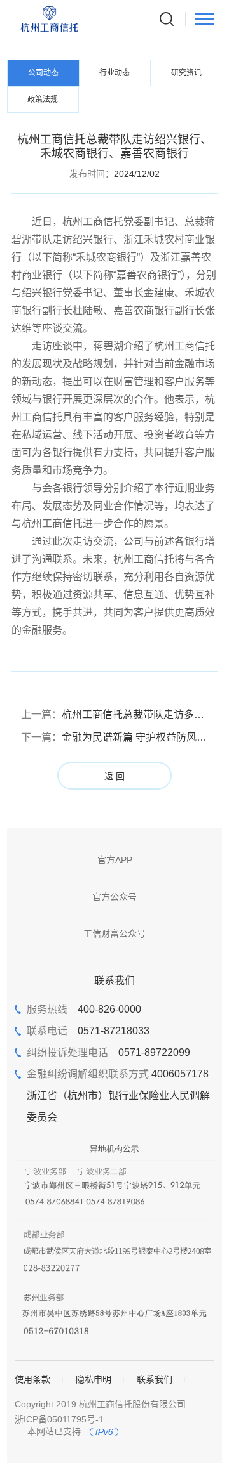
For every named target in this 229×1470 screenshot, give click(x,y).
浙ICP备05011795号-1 (59, 1419)
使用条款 (32, 1379)
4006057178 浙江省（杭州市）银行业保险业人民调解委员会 (118, 1095)
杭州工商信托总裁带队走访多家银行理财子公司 (115, 714)
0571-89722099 (108, 1052)
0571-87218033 (88, 1030)
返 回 (114, 776)
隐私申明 (93, 1379)
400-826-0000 (84, 1009)
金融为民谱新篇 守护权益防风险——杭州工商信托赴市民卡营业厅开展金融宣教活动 (115, 737)
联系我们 (154, 1379)
